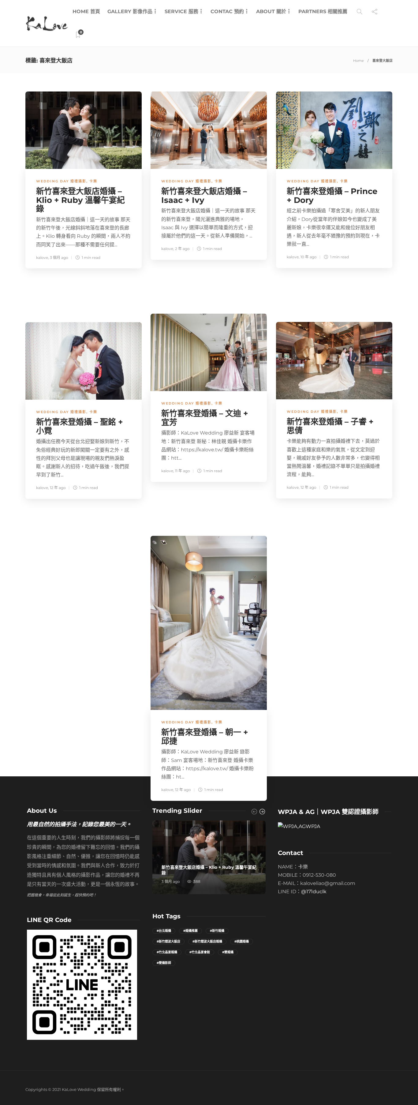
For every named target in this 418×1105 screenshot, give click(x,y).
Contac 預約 (227, 11)
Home (358, 60)
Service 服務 (181, 11)
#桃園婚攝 (241, 941)
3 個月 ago (59, 257)
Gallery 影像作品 (129, 11)
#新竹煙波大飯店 (168, 941)
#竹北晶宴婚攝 (167, 952)
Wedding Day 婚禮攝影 (61, 181)
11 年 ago (182, 471)
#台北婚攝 (164, 931)
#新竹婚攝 (217, 931)
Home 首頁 (86, 11)
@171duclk (314, 891)
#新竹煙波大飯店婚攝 (207, 941)
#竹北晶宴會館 (199, 952)
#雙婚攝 (227, 952)
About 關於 (271, 11)
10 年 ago (308, 257)
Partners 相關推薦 (322, 11)
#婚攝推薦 (190, 931)
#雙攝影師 (164, 963)
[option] (209, 857)
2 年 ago (182, 248)
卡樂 (93, 181)
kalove (42, 257)
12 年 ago (308, 487)
